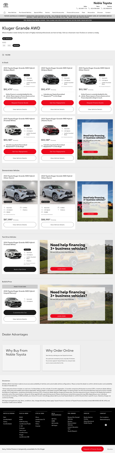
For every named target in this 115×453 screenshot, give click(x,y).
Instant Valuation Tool (73, 428)
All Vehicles (7, 38)
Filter (7, 55)
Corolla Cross (23, 432)
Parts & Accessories (58, 12)
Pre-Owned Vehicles (25, 12)
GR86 (53, 421)
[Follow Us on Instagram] (106, 425)
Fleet (83, 12)
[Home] (4, 12)
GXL (9, 45)
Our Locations (104, 417)
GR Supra (54, 425)
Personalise (91, 12)
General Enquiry (105, 419)
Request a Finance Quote (92, 449)
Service (47, 12)
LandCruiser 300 (24, 437)
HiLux (37, 417)
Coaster (37, 426)
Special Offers (38, 12)
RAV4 (21, 417)
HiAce (37, 424)
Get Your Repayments (57, 103)
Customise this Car (20, 312)
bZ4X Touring (23, 421)
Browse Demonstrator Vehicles (72, 423)
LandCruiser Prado (25, 424)
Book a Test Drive (20, 269)
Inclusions (8, 201)
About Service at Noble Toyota (89, 422)
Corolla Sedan (7, 424)
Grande (16, 45)
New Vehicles (12, 12)
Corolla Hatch (7, 419)
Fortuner (22, 428)
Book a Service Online (88, 418)
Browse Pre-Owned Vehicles (73, 418)
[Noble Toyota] (5, 5)
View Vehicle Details (20, 109)
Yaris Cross (22, 430)
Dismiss (110, 449)
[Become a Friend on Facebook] (101, 425)
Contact (107, 12)
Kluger (21, 435)
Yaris (4, 417)
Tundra (37, 421)
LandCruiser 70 (40, 419)
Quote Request (72, 431)
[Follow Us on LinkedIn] (111, 425)
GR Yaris (54, 419)
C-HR (21, 426)
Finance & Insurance (73, 12)
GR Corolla (55, 423)
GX (4, 45)
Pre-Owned (72, 413)
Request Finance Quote (20, 103)
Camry (5, 421)
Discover (100, 12)
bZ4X (21, 419)
